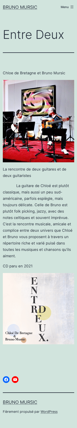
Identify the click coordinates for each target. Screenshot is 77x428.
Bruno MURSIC (20, 7)
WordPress (49, 412)
